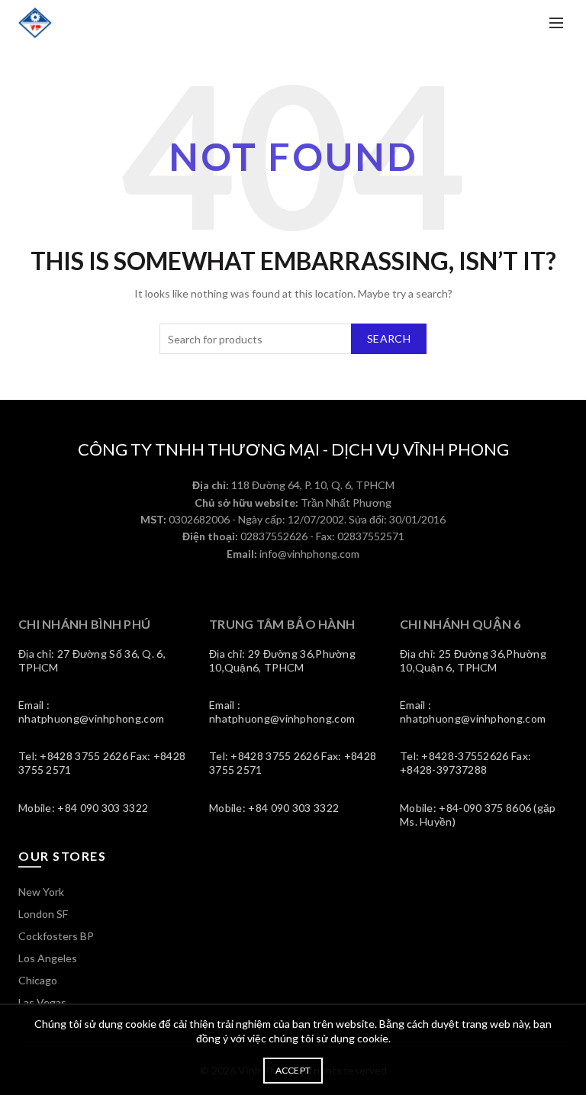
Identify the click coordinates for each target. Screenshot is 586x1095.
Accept (293, 1070)
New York (41, 891)
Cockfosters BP (56, 935)
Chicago (37, 980)
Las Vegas (42, 1002)
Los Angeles (47, 958)
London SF (43, 913)
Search (389, 338)
